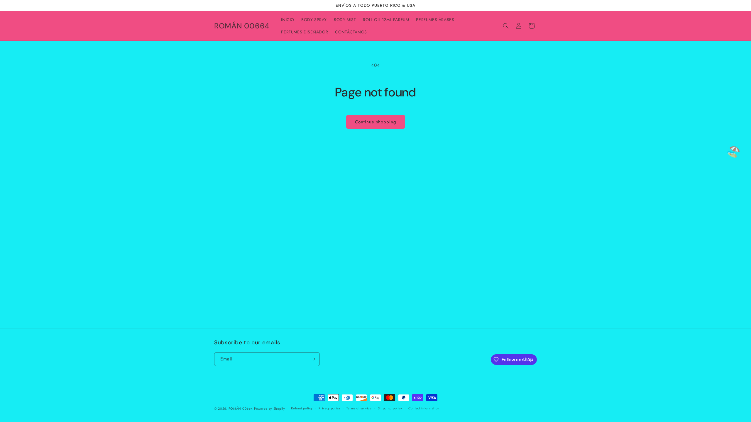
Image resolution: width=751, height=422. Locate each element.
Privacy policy (329, 408)
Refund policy (301, 408)
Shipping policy (390, 408)
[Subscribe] (313, 359)
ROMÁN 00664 (241, 408)
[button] (505, 25)
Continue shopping (375, 122)
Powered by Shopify (269, 408)
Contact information (423, 408)
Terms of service (359, 408)
